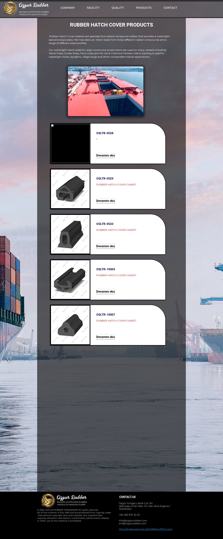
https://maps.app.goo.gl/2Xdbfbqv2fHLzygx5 (145, 529)
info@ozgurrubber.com (133, 520)
